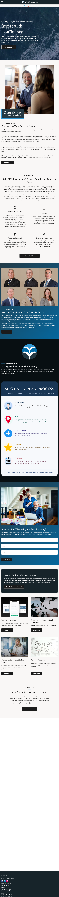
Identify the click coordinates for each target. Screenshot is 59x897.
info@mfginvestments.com (7, 878)
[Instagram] (7, 881)
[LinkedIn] (5, 881)
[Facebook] (2, 881)
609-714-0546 (8, 883)
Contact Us (7, 559)
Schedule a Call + (9, 47)
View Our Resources (44, 246)
